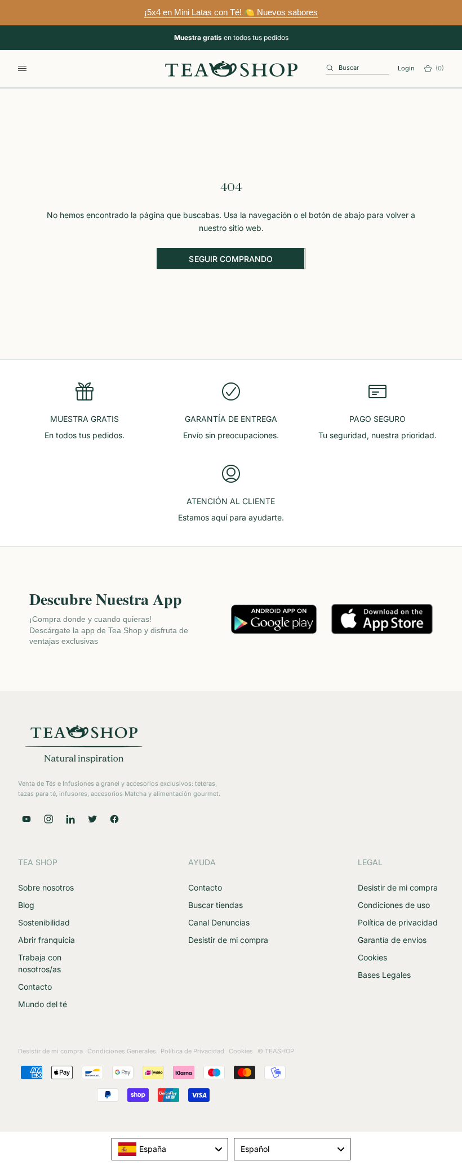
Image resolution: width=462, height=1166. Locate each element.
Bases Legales (384, 975)
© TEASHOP (275, 1051)
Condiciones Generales (121, 1051)
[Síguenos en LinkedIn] (70, 819)
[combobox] (170, 1149)
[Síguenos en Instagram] (48, 819)
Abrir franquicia (46, 940)
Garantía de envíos (392, 940)
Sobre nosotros (46, 887)
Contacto (35, 986)
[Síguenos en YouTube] (26, 819)
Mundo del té (42, 1004)
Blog (26, 905)
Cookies (372, 957)
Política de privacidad (398, 922)
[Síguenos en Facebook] (114, 819)
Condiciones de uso (394, 905)
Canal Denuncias (219, 922)
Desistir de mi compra (228, 940)
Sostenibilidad (44, 922)
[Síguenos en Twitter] (92, 819)
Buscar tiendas (215, 905)
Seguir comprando (231, 259)
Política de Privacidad (192, 1051)
